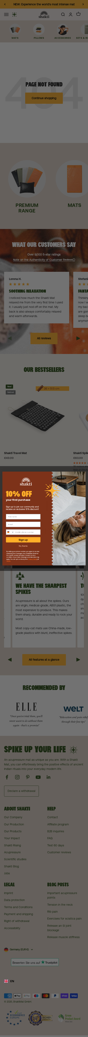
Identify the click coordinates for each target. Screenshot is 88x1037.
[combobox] (44, 981)
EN (12, 981)
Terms (8, 561)
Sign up (23, 539)
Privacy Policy (32, 559)
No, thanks (23, 546)
